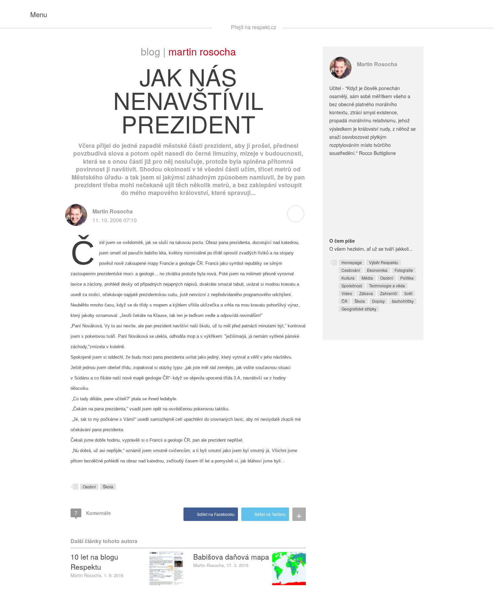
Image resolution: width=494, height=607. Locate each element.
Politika (407, 278)
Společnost (351, 285)
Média (367, 278)
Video (346, 293)
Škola (108, 486)
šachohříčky (403, 301)
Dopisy (378, 301)
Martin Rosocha (202, 51)
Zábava (366, 293)
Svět (408, 293)
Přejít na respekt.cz (253, 27)
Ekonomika (377, 270)
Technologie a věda (387, 285)
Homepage (351, 262)
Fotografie (404, 270)
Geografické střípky (358, 309)
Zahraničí (388, 293)
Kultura (348, 278)
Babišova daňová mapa (231, 557)
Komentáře (93, 512)
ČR (344, 301)
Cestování (350, 270)
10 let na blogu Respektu (94, 562)
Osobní (89, 486)
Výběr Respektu (383, 262)
